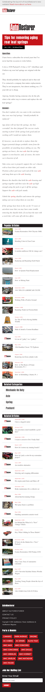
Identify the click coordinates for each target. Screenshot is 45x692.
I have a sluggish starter (22, 422)
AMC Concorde (10, 650)
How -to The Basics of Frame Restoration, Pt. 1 (24, 366)
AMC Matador (25, 659)
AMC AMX (7, 645)
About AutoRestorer (13, 611)
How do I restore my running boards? (27, 447)
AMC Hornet (25, 654)
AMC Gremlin (9, 654)
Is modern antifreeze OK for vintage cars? (28, 251)
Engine (33, 637)
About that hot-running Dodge (25, 497)
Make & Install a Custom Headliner (26, 329)
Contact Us (8, 615)
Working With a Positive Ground (26, 300)
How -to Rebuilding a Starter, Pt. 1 (26, 374)
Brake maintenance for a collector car (27, 489)
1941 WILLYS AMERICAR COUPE (27, 290)
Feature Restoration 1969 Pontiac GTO (28, 552)
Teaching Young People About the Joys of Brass (29, 582)
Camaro (7, 637)
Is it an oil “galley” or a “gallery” (26, 339)
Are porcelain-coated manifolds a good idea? (27, 431)
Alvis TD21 (33, 641)
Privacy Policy (9, 618)
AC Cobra (8, 641)
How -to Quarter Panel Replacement (27, 270)
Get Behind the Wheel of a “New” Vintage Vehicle (26, 523)
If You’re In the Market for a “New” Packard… (26, 543)
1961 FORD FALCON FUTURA (26, 591)
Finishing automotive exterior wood (26, 514)
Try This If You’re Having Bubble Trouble (26, 320)
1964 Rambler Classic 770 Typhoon (27, 347)
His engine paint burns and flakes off (27, 481)
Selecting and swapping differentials (27, 473)
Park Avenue (21, 637)
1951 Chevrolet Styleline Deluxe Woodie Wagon (28, 572)
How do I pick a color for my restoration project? (28, 456)
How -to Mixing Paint (22, 280)
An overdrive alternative (22, 465)
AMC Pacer (8, 663)
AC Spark (20, 641)
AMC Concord (22, 645)
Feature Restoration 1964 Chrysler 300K (28, 231)
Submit (6, 685)
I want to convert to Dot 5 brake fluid (27, 439)
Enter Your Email (10, 676)
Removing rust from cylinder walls (26, 357)
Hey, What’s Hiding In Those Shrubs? (27, 532)
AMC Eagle (26, 650)
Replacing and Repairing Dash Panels (27, 261)
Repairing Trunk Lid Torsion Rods (26, 310)
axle (24, 151)
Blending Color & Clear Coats (25, 241)
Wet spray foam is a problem (24, 505)
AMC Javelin (9, 659)
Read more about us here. (21, 4)
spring (13, 196)
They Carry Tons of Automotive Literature (25, 562)
